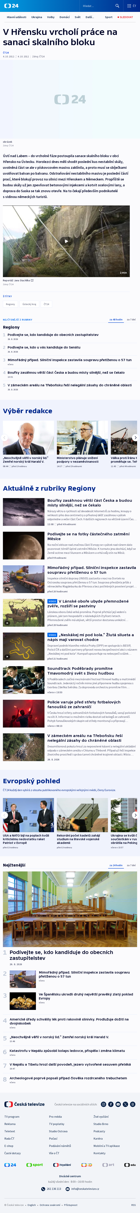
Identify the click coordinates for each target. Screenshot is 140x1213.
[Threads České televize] (133, 1104)
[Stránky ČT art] (108, 1164)
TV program (11, 1116)
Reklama (9, 1124)
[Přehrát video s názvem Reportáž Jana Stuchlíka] (66, 241)
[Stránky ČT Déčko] (86, 1164)
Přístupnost (70, 1205)
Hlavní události (16, 17)
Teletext (9, 1131)
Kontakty (99, 1153)
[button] (66, 241)
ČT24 (6, 52)
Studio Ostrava (58, 1131)
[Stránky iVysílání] (62, 1164)
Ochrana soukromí (50, 1205)
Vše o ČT (54, 1153)
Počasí (53, 1138)
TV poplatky (56, 1124)
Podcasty (99, 1131)
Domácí (65, 17)
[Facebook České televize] (111, 1104)
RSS (133, 1205)
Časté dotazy (12, 1153)
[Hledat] (117, 6)
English (32, 1205)
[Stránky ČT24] (10, 1164)
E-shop (8, 1146)
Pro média (55, 1116)
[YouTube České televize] (118, 1104)
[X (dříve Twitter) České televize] (125, 1104)
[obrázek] (70, 99)
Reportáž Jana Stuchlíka (16, 280)
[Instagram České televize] (103, 1104)
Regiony (10, 304)
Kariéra (98, 1138)
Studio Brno (101, 1124)
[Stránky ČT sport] (34, 1164)
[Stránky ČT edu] (130, 1164)
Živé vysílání (101, 1116)
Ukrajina (36, 17)
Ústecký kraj (29, 304)
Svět (78, 17)
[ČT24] (11, 6)
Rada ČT (9, 1138)
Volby (51, 17)
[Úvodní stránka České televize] (24, 1104)
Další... (90, 17)
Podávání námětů (60, 1146)
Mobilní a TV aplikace (107, 1146)
